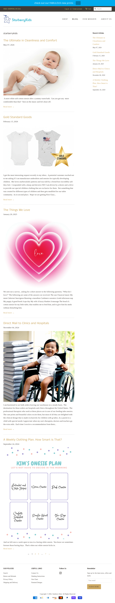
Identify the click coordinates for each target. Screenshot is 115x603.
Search (5, 573)
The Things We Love (16, 210)
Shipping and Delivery (10, 582)
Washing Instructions (38, 576)
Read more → (8, 107)
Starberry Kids (57, 594)
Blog (75, 19)
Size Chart (34, 579)
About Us (106, 19)
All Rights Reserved (69, 594)
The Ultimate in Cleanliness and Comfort (30, 40)
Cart (89, 9)
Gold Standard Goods (17, 117)
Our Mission (89, 19)
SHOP (65, 19)
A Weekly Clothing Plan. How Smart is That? (32, 440)
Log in (67, 9)
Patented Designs (36, 582)
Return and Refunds (9, 576)
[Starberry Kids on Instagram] (60, 573)
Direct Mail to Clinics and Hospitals (26, 323)
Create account (77, 9)
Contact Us (34, 573)
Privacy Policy (8, 579)
